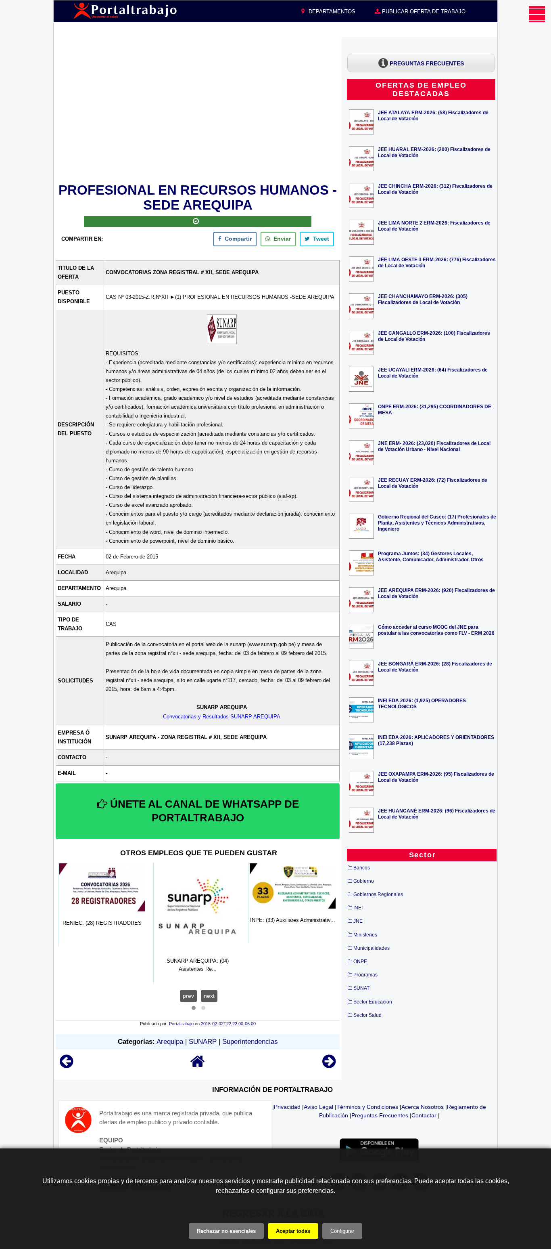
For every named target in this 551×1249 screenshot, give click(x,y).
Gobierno (363, 881)
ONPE (360, 961)
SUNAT (361, 988)
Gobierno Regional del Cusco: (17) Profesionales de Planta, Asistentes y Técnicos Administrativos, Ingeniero (437, 522)
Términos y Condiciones (367, 1107)
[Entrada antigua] (329, 1065)
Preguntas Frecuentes (379, 1115)
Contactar (423, 1115)
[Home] (197, 1065)
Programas (365, 975)
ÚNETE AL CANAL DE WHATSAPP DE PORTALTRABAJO (203, 811)
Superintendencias (250, 1041)
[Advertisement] (197, 108)
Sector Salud (367, 1015)
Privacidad (287, 1107)
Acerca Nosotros (422, 1107)
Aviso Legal (318, 1107)
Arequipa (170, 1041)
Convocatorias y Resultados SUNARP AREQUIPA (221, 717)
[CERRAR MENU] (537, 14)
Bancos (361, 868)
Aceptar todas (293, 1231)
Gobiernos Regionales (378, 894)
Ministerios (365, 935)
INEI (358, 908)
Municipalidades (371, 948)
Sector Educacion (372, 1002)
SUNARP (203, 1041)
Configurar (342, 1231)
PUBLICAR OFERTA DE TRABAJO (422, 11)
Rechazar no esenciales (226, 1231)
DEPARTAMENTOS (331, 11)
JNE (358, 921)
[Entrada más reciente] (66, 1065)
